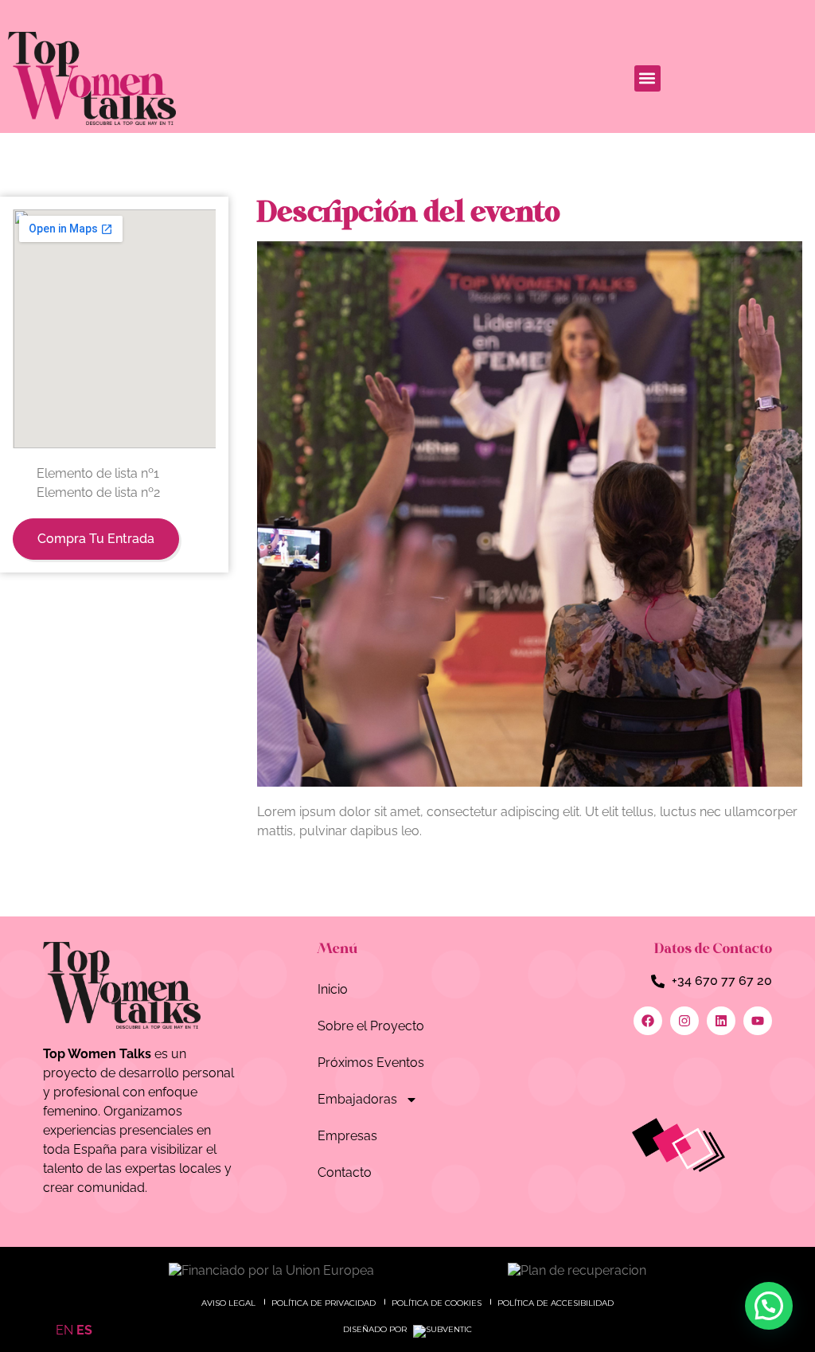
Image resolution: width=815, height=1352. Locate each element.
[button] (647, 78)
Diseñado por (376, 1329)
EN (64, 1330)
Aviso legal (228, 1303)
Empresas (347, 1135)
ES (84, 1330)
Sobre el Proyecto (371, 1026)
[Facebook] (648, 1020)
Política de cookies (437, 1303)
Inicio (333, 989)
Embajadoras (357, 1099)
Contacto (345, 1172)
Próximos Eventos (371, 1062)
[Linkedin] (721, 1020)
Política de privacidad (323, 1303)
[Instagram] (684, 1020)
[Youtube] (757, 1020)
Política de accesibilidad (555, 1303)
